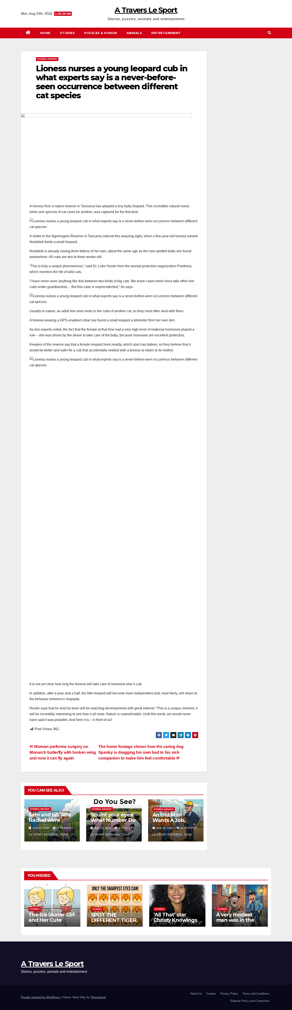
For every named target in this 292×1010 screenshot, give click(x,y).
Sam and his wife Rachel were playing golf (50, 820)
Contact (211, 993)
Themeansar (98, 997)
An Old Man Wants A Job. (168, 817)
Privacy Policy (229, 993)
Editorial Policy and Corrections (249, 1001)
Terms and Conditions (255, 993)
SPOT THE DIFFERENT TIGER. (114, 917)
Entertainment (166, 33)
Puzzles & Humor (100, 33)
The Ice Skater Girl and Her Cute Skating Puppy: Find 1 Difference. (51, 923)
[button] (269, 33)
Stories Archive (47, 59)
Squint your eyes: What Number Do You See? (112, 820)
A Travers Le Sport (146, 10)
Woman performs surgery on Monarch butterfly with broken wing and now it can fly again (62, 752)
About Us (196, 993)
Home (45, 33)
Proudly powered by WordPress (41, 997)
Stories (67, 33)
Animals (134, 33)
